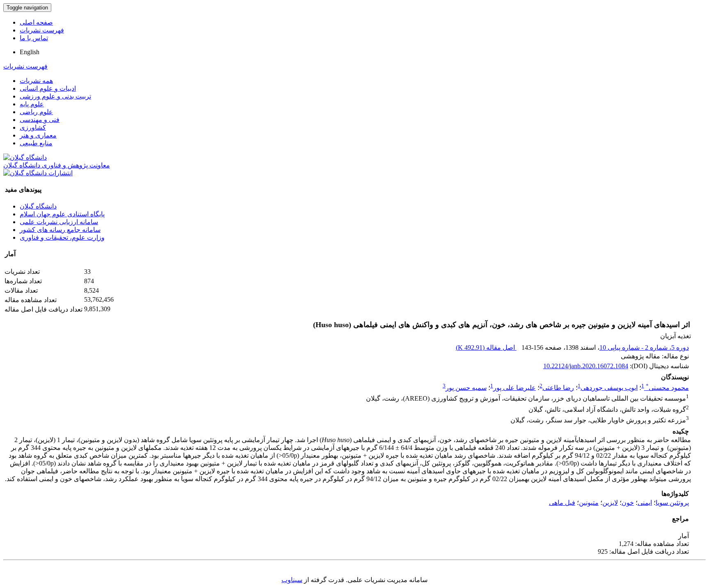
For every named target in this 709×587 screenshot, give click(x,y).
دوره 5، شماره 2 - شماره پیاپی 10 (644, 347)
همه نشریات (36, 80)
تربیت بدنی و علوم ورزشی (55, 96)
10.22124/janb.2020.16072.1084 (585, 365)
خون (628, 502)
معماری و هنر (38, 135)
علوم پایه (32, 104)
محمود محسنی (667, 387)
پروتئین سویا (672, 502)
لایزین (610, 502)
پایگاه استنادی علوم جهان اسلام (62, 214)
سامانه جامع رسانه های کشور (60, 229)
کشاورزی (33, 127)
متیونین (589, 502)
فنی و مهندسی (39, 119)
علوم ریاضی (36, 111)
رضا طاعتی (558, 387)
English (29, 51)
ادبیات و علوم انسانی (48, 88)
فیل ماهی (562, 502)
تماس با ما (34, 37)
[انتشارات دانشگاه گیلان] (38, 173)
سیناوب (291, 579)
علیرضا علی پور (514, 387)
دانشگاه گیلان (38, 206)
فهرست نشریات (42, 30)
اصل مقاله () (486, 347)
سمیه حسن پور (466, 387)
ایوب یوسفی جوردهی (609, 387)
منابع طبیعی (36, 143)
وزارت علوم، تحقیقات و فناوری (62, 237)
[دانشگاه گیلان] (25, 157)
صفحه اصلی (36, 22)
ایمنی (645, 502)
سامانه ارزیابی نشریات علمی (59, 221)
